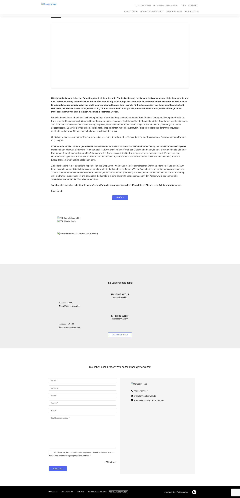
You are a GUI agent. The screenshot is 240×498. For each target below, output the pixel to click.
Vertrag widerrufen (118, 492)
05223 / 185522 (67, 302)
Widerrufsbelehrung (97, 492)
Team (183, 5)
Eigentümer (131, 11)
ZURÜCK (120, 197)
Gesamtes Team (120, 335)
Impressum (52, 492)
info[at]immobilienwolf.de (145, 396)
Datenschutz (67, 492)
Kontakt (193, 5)
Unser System (174, 11)
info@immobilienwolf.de (70, 306)
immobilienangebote (151, 11)
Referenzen (192, 11)
